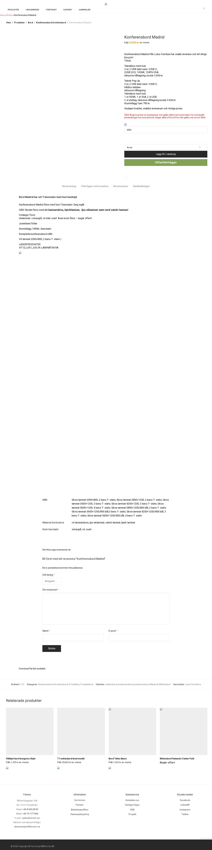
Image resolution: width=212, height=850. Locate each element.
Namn (46, 630)
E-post (112, 630)
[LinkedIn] (206, 846)
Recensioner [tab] (120, 186)
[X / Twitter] (201, 846)
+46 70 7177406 (30, 813)
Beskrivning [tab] (69, 186)
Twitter (185, 814)
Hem (2, 15)
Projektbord (87, 684)
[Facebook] (191, 846)
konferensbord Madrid (146, 684)
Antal (129, 147)
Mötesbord (164, 684)
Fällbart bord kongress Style (20, 758)
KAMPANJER (84, 10)
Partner (80, 805)
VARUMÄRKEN (32, 10)
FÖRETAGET (51, 10)
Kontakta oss (132, 800)
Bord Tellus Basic (118, 758)
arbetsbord (111, 684)
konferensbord (125, 684)
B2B (132, 809)
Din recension (50, 589)
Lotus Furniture (193, 684)
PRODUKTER (13, 10)
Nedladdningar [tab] (141, 186)
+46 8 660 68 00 (30, 809)
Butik (9, 15)
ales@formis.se (31, 818)
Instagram (185, 809)
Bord (30, 22)
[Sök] (193, 9)
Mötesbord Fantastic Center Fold (177, 758)
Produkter (19, 22)
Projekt (132, 814)
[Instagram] (196, 846)
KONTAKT (67, 10)
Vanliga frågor (132, 805)
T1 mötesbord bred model (71, 758)
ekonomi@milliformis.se (27, 826)
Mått (129, 130)
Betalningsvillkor (79, 809)
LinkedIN (184, 805)
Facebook (185, 800)
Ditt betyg (48, 574)
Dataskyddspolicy (79, 814)
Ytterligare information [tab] (94, 186)
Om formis (79, 800)
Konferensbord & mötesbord (51, 22)
